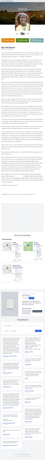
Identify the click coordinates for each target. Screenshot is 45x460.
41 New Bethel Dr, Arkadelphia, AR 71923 (39, 255)
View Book (25, 298)
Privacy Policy (19, 454)
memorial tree (16, 194)
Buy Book (31, 298)
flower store (33, 194)
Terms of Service (25, 454)
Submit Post (38, 330)
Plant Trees (19, 260)
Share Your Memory (37, 311)
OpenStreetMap (23, 456)
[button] (7, 245)
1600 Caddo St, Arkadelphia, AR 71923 (18, 256)
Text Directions (15, 260)
